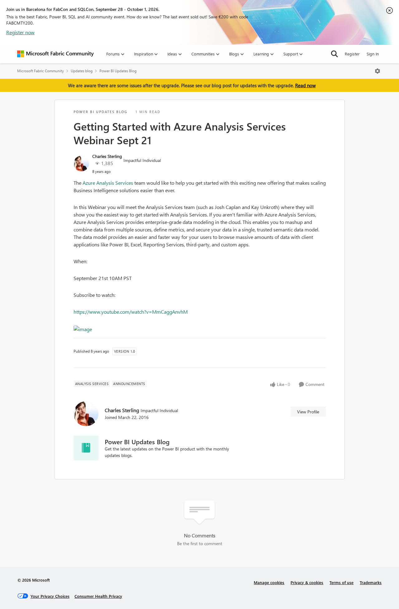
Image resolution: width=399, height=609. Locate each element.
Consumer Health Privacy (98, 596)
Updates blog (82, 71)
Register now (20, 32)
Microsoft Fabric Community (40, 71)
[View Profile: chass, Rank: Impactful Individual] (81, 163)
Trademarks (371, 582)
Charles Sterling (107, 156)
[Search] (334, 54)
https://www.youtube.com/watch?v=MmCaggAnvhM (131, 311)
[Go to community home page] (55, 53)
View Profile (308, 412)
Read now (305, 85)
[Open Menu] (377, 71)
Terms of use (341, 582)
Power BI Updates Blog (118, 71)
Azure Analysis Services (108, 182)
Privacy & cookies (307, 582)
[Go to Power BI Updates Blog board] (86, 447)
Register (352, 53)
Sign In (373, 53)
